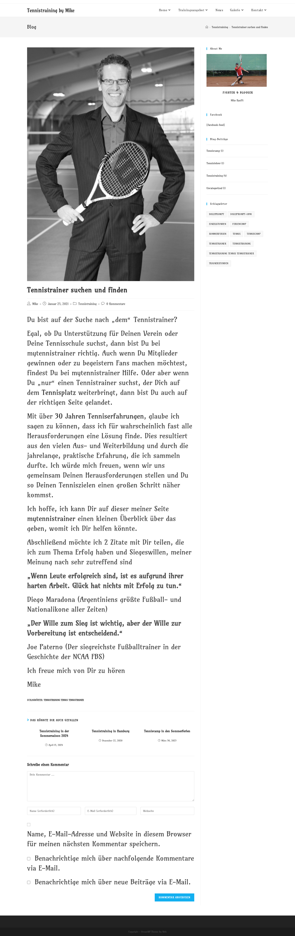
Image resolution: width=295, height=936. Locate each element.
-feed (221, 124)
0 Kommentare (115, 304)
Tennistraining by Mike (50, 10)
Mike (35, 304)
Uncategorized (214, 188)
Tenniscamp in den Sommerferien (167, 731)
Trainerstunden (218, 263)
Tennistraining (87, 304)
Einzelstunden (217, 223)
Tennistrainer (217, 243)
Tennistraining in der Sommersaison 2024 (54, 733)
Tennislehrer (213, 163)
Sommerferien (217, 233)
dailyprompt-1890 (241, 214)
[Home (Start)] (206, 27)
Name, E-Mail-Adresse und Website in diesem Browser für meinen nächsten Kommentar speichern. (109, 838)
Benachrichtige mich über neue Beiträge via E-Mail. (113, 881)
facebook (213, 124)
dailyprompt (216, 214)
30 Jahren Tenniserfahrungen (99, 416)
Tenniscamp (213, 150)
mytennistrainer (52, 518)
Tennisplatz (60, 392)
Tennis (236, 233)
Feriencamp (239, 223)
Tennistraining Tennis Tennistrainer (64, 700)
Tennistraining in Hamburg (110, 731)
